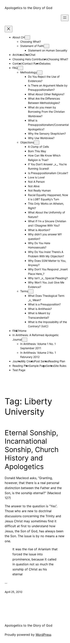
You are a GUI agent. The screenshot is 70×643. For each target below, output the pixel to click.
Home (22, 330)
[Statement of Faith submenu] (46, 46)
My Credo (28, 361)
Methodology (28, 72)
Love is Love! (36, 177)
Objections (27, 142)
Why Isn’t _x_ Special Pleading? (48, 278)
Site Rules (60, 365)
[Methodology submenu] (39, 72)
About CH (18, 37)
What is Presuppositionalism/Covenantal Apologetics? (48, 125)
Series (50, 365)
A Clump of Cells (38, 146)
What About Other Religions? (46, 94)
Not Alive (33, 186)
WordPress (43, 635)
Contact (17, 63)
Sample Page (37, 365)
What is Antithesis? (40, 308)
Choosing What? (30, 41)
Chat (32, 54)
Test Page (18, 370)
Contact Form (31, 63)
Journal (17, 361)
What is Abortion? (39, 230)
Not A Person (36, 181)
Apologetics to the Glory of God (28, 8)
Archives (17, 54)
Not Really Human (39, 190)
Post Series (41, 361)
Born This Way (37, 151)
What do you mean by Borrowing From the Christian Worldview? (46, 112)
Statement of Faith (32, 46)
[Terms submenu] (30, 291)
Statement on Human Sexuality (47, 50)
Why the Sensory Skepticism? (47, 133)
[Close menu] (8, 29)
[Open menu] (65, 18)
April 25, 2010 (13, 592)
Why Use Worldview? (41, 138)
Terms (24, 291)
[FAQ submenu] (20, 68)
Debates (45, 63)
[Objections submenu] (36, 142)
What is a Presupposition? (44, 304)
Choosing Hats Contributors (29, 59)
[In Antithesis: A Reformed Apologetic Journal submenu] (24, 340)
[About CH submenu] (27, 37)
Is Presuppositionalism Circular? (48, 173)
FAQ (15, 67)
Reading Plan (56, 361)
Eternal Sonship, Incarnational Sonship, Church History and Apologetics (32, 450)
